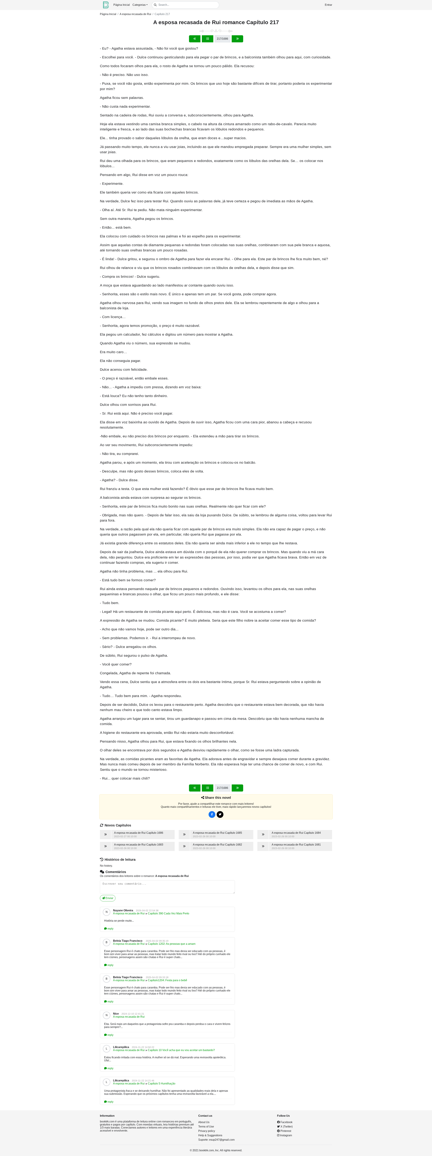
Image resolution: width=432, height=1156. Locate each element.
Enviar (109, 898)
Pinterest (285, 1131)
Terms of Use (206, 1126)
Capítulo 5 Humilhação (161, 1083)
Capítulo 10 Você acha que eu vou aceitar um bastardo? (181, 1050)
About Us (203, 1122)
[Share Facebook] (212, 814)
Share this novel (218, 797)
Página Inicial (121, 4)
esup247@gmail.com (222, 1139)
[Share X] (220, 814)
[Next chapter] (237, 38)
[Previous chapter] (194, 38)
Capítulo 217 (162, 14)
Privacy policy (206, 1131)
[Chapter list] (207, 38)
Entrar (328, 4)
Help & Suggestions (210, 1135)
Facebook (286, 1122)
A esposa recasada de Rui (135, 14)
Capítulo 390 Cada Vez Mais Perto (168, 913)
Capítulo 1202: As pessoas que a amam (171, 943)
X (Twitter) (286, 1126)
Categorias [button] (139, 4)
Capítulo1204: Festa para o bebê (167, 980)
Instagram (285, 1135)
